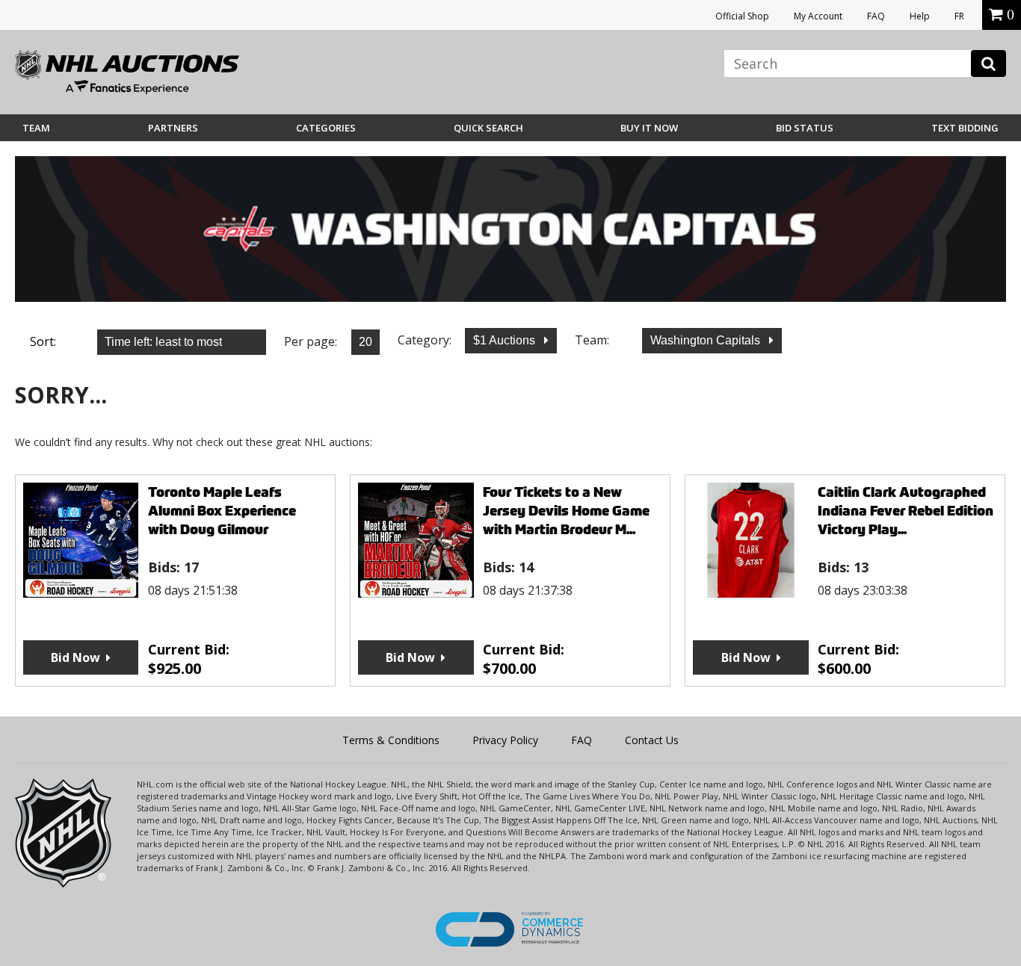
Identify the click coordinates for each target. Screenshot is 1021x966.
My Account (818, 16)
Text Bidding (965, 127)
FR (959, 16)
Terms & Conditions (390, 740)
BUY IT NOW (649, 127)
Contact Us (652, 740)
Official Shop (742, 16)
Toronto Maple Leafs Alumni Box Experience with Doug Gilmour (222, 511)
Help (920, 16)
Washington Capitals (706, 340)
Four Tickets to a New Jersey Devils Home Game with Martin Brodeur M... (566, 511)
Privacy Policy (505, 740)
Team (36, 127)
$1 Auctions (505, 340)
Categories (326, 127)
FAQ (876, 16)
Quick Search (488, 127)
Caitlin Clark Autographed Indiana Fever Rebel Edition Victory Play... (905, 511)
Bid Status (804, 127)
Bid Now (75, 657)
